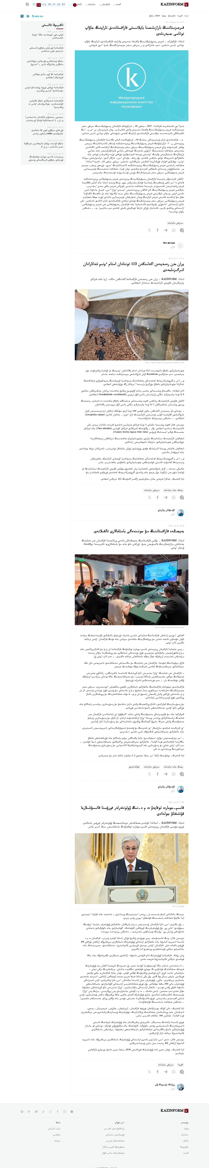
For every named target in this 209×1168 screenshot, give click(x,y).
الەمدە (185, 1153)
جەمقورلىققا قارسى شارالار (113, 1147)
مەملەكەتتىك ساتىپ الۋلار (113, 1153)
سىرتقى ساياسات (175, 223)
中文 (44, 5)
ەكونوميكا (184, 1147)
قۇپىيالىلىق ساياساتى (115, 1135)
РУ (54, 5)
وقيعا (164, 16)
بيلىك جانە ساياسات (173, 490)
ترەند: (186, 16)
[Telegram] (165, 230)
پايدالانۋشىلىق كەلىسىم (114, 1129)
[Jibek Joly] (37, 16)
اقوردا (180, 16)
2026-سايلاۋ (154, 16)
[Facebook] (157, 230)
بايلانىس (56, 1135)
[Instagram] (182, 230)
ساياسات (184, 1135)
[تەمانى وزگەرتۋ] (73, 5)
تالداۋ (79, 5)
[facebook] (57, 1111)
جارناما (57, 1141)
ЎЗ (34, 5)
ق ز (38, 5)
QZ (58, 5)
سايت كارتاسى (54, 1129)
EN (49, 5)
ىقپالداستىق (134, 767)
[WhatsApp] (173, 230)
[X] (149, 230)
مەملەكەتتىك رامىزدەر (115, 1141)
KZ (63, 5)
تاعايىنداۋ (171, 16)
